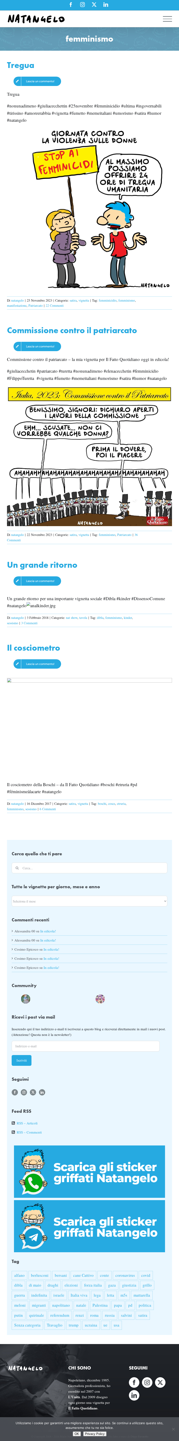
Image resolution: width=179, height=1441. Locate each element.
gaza (112, 1285)
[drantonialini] (35, 998)
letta (110, 1295)
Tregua (20, 65)
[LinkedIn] (42, 1092)
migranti (39, 1305)
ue (105, 1325)
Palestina (100, 1305)
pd (130, 1305)
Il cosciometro (33, 647)
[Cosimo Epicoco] (63, 998)
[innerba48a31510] (91, 998)
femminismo (126, 300)
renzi (80, 1315)
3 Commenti (29, 623)
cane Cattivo (83, 1275)
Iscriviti (22, 1060)
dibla (100, 617)
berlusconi (39, 1275)
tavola (83, 617)
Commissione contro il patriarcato (72, 330)
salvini (126, 1315)
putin (18, 1315)
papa (118, 1305)
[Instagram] (24, 1092)
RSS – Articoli (27, 1123)
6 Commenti (48, 809)
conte (104, 1275)
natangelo (17, 300)
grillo (147, 1285)
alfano (19, 1275)
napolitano (61, 1305)
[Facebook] (15, 1092)
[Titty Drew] (100, 998)
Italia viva (79, 1295)
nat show (71, 617)
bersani (61, 1275)
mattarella (142, 1295)
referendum (59, 1315)
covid (145, 1275)
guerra (19, 1295)
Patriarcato (35, 305)
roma (94, 1315)
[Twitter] (33, 1092)
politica (145, 1305)
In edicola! (48, 931)
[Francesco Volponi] (16, 998)
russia (110, 1315)
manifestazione (17, 305)
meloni (20, 1305)
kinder (128, 617)
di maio (35, 1285)
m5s (123, 1295)
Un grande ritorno (42, 564)
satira (73, 300)
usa (116, 1325)
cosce (111, 803)
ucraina (91, 1325)
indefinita (39, 1295)
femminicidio (108, 300)
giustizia (129, 1285)
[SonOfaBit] (72, 998)
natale (81, 1305)
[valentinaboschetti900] (81, 998)
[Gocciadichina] (25, 998)
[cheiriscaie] (44, 998)
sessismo (12, 623)
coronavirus (125, 1275)
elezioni (71, 1285)
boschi (102, 803)
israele (58, 1295)
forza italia (93, 1285)
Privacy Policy (95, 1434)
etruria (121, 803)
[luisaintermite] (53, 998)
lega (97, 1295)
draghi (53, 1285)
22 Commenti (55, 305)
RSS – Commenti (29, 1132)
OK (77, 1434)
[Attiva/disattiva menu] (167, 18)
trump (74, 1325)
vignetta (84, 300)
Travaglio (54, 1325)
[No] (173, 1429)
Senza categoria (27, 1325)
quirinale (36, 1315)
